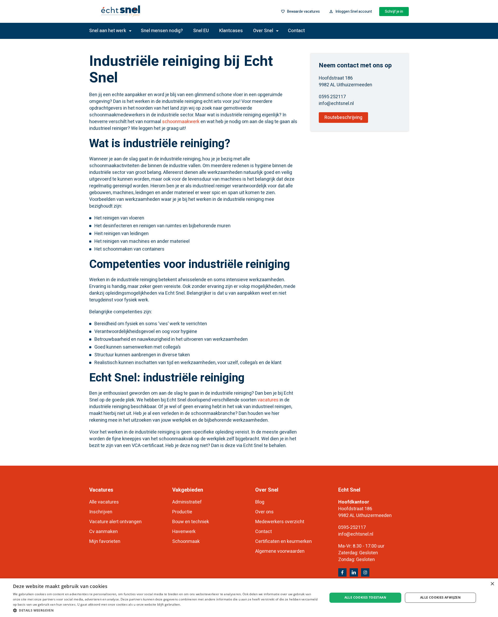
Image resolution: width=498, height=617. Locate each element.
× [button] (492, 584)
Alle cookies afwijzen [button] (440, 597)
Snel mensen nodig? (162, 30)
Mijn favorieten (104, 541)
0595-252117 (352, 527)
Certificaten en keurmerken (283, 541)
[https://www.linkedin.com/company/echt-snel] (354, 572)
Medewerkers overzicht (279, 521)
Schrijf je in (394, 11)
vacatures (268, 399)
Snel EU (201, 30)
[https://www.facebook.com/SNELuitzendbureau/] (342, 572)
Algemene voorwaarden (280, 551)
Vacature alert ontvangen (115, 521)
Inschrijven (100, 511)
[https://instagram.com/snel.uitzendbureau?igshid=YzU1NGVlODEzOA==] (365, 572)
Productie (182, 511)
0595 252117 (332, 96)
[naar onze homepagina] (138, 11)
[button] (165, 610)
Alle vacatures (104, 502)
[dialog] (249, 597)
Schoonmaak (186, 541)
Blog (259, 502)
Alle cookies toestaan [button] (365, 597)
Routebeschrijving (343, 117)
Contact (296, 30)
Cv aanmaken (103, 531)
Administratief (187, 502)
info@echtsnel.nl (336, 103)
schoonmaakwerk (180, 121)
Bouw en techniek (190, 521)
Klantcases (231, 30)
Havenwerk (184, 531)
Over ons (264, 511)
